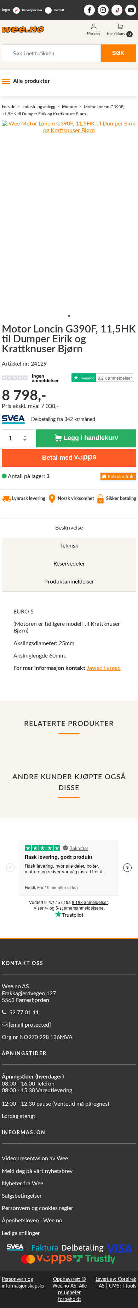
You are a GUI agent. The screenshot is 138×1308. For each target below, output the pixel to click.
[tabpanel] (69, 637)
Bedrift (59, 10)
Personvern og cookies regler (37, 1208)
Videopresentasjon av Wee (35, 1158)
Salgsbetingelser (22, 1196)
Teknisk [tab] (69, 546)
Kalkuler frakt (120, 476)
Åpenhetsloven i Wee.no (32, 1220)
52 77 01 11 (24, 1012)
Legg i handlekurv (90, 437)
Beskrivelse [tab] (69, 528)
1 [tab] (69, 315)
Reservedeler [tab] (69, 564)
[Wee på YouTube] (130, 10)
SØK (118, 53)
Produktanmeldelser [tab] (69, 582)
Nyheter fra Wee (22, 1183)
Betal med (57, 457)
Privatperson (32, 10)
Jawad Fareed (104, 668)
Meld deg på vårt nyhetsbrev (37, 1171)
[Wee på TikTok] (116, 10)
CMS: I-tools (122, 1286)
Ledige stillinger (21, 1233)
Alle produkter (31, 81)
